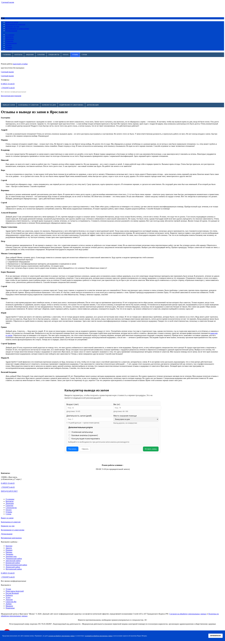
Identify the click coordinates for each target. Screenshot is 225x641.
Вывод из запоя (9, 7)
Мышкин (9, 606)
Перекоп (9, 550)
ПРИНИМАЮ (215, 636)
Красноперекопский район (16, 565)
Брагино (9, 546)
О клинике (10, 35)
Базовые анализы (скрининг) (84, 435)
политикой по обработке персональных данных (98, 636)
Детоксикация (93, 7)
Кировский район (13, 563)
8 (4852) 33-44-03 (8, 84)
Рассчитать (72, 449)
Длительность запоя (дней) (79, 415)
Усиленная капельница (82, 432)
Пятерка (9, 552)
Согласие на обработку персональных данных (187, 614)
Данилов (9, 600)
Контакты (9, 37)
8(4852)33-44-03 (21, 14)
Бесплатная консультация (11, 96)
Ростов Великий (12, 593)
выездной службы (20, 64)
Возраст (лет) (72, 404)
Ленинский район (13, 567)
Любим (8, 604)
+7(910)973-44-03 (8, 88)
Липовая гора (11, 556)
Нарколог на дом (49, 7)
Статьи (8, 49)
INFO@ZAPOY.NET (9, 491)
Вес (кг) (116, 404)
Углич (8, 597)
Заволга (9, 548)
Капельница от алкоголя (28, 7)
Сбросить (85, 449)
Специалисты (11, 43)
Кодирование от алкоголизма (71, 7)
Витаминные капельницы (11, 538)
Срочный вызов (7, 2)
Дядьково (9, 554)
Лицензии (10, 39)
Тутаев (8, 589)
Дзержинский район (14, 558)
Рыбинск (9, 595)
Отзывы (9, 47)
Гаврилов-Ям (11, 602)
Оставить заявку (151, 449)
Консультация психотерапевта (85, 438)
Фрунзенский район (14, 569)
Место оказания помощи (125, 415)
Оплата (8, 45)
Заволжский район (13, 561)
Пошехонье (10, 608)
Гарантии (9, 41)
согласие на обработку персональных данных (61, 636)
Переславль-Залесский (15, 591)
